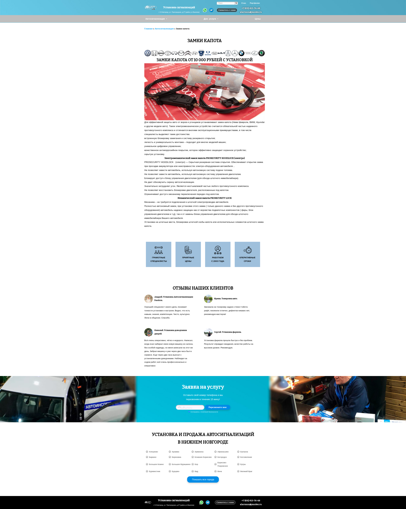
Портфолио (255, 3)
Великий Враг (246, 471)
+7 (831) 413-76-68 (251, 8)
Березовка (176, 457)
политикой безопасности (209, 412)
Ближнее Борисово (203, 457)
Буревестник (154, 471)
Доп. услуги (210, 19)
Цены (258, 19)
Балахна (244, 452)
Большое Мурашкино (181, 464)
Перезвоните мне (217, 407)
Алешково (153, 452)
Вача (219, 471)
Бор (196, 464)
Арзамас (175, 452)
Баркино (152, 457)
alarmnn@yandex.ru (251, 12)
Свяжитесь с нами (225, 502)
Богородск (222, 457)
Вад (196, 471)
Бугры (243, 464)
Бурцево (175, 471)
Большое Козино (156, 464)
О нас (243, 3)
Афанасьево (223, 452)
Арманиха (199, 452)
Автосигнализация (155, 19)
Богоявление (246, 457)
